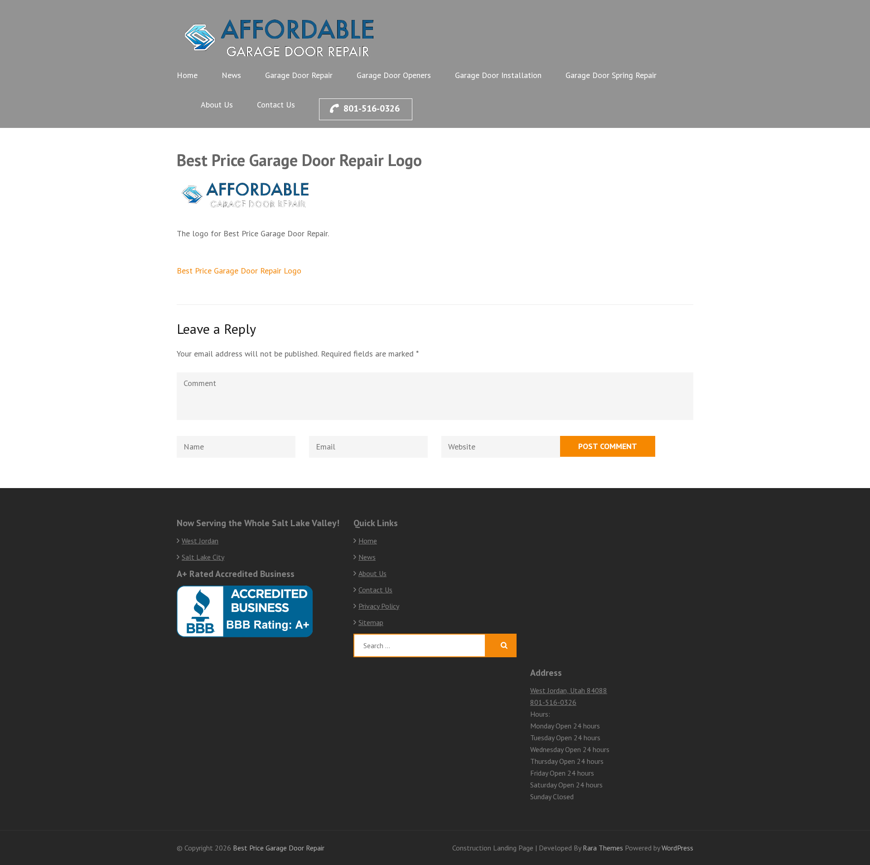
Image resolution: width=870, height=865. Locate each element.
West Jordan (200, 540)
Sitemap (370, 622)
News (231, 75)
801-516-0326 (371, 108)
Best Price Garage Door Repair (278, 847)
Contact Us (276, 104)
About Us (217, 104)
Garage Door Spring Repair (611, 75)
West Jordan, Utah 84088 (568, 690)
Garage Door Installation (498, 75)
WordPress (677, 847)
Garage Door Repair (299, 75)
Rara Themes (604, 847)
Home (187, 75)
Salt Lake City (203, 557)
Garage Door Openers (394, 75)
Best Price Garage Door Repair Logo (239, 270)
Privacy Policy (378, 606)
